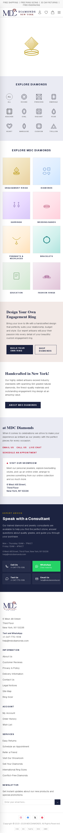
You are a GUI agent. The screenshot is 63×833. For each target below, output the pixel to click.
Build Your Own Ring (17, 349)
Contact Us (8, 679)
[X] (35, 817)
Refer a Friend (10, 752)
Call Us (21, 447)
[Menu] (59, 12)
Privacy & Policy (11, 668)
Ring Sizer (8, 697)
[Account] (40, 12)
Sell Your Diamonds (13, 763)
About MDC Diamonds (23, 405)
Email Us (8, 447)
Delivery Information (13, 673)
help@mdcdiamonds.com (16, 640)
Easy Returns (9, 740)
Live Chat (35, 447)
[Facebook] (28, 817)
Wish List (7, 724)
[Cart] (53, 12)
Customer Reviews (12, 662)
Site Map (7, 691)
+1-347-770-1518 (12, 636)
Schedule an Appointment (20, 452)
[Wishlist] (46, 12)
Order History (10, 718)
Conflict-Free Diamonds (15, 775)
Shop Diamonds (45, 349)
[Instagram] (21, 817)
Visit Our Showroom (13, 758)
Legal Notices (10, 685)
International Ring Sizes (15, 769)
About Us (7, 656)
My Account (9, 713)
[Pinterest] (42, 817)
